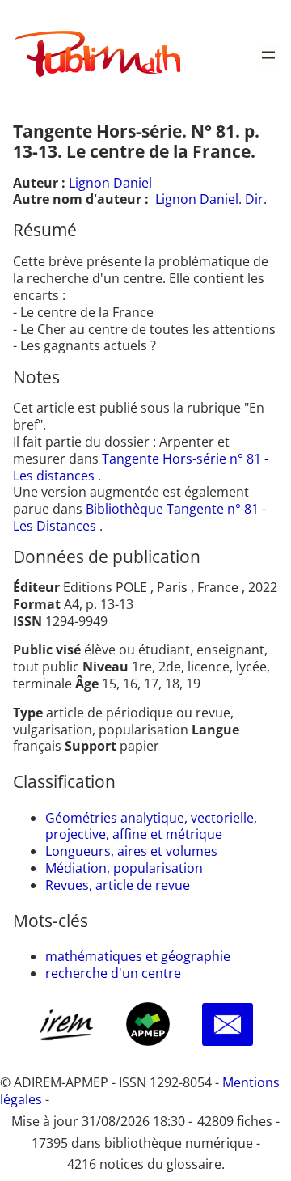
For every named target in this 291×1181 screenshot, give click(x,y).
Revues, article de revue (117, 885)
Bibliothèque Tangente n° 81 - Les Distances (139, 517)
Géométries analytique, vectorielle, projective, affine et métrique (151, 826)
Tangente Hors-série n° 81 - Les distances (140, 467)
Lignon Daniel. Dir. (211, 199)
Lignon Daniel (110, 183)
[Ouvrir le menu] (268, 55)
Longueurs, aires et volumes (131, 851)
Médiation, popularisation (124, 868)
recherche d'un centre (113, 973)
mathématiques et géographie (137, 956)
